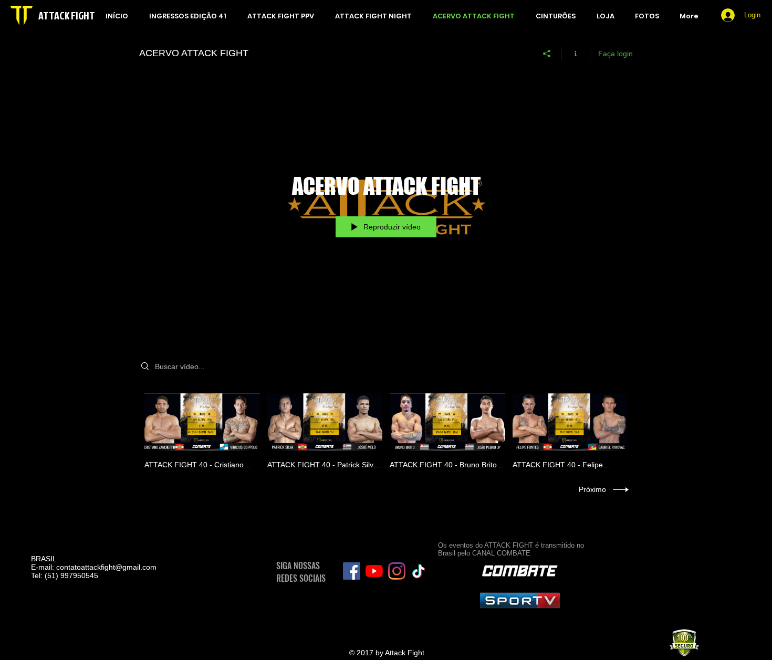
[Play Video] (202, 428)
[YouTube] (374, 571)
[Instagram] (396, 571)
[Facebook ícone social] (351, 571)
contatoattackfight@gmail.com (106, 567)
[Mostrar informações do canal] (575, 53)
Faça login (615, 53)
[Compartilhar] (547, 53)
